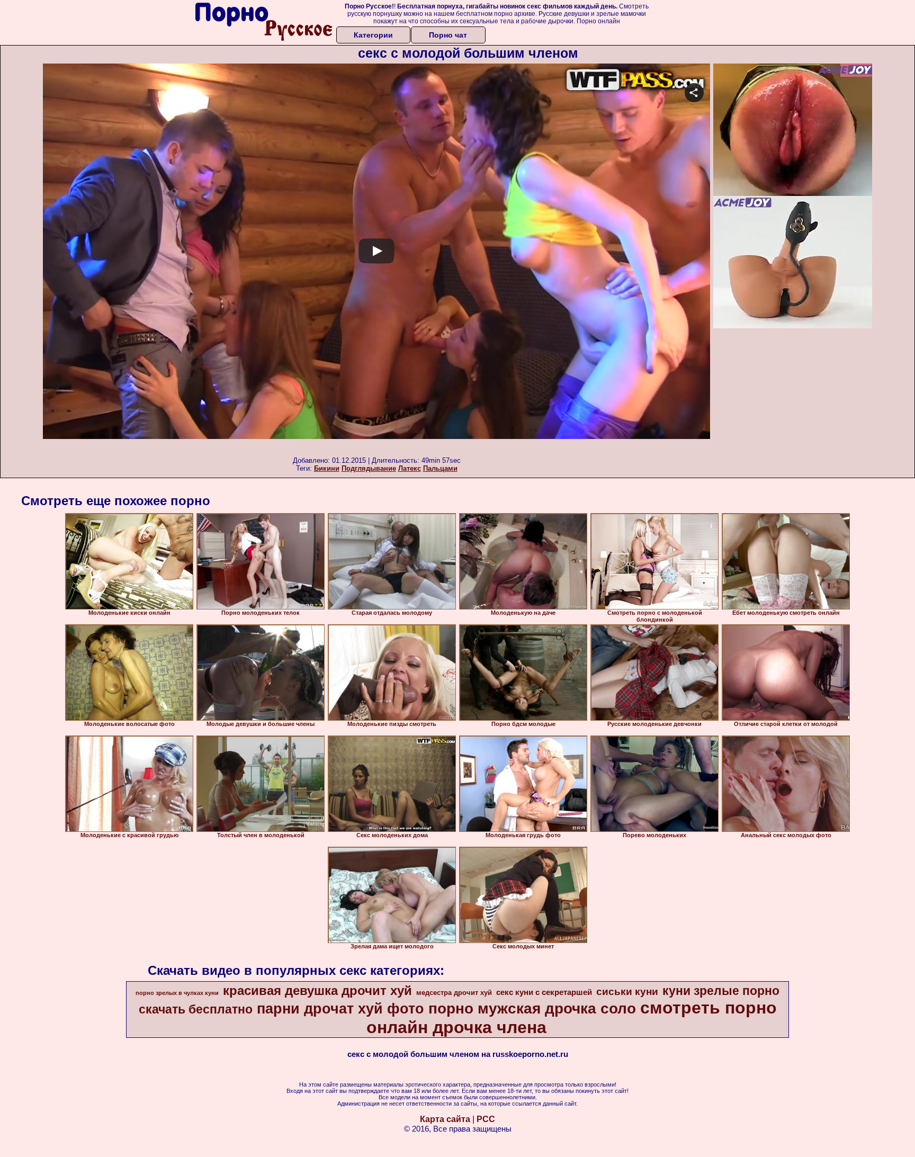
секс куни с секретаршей (544, 992)
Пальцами (440, 468)
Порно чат (448, 35)
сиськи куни (627, 991)
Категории (373, 35)
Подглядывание (369, 468)
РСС (486, 1119)
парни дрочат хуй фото (340, 1009)
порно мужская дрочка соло (532, 1008)
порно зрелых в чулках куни (177, 993)
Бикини (326, 468)
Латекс (409, 468)
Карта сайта (445, 1119)
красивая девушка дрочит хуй (317, 990)
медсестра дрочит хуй (454, 993)
